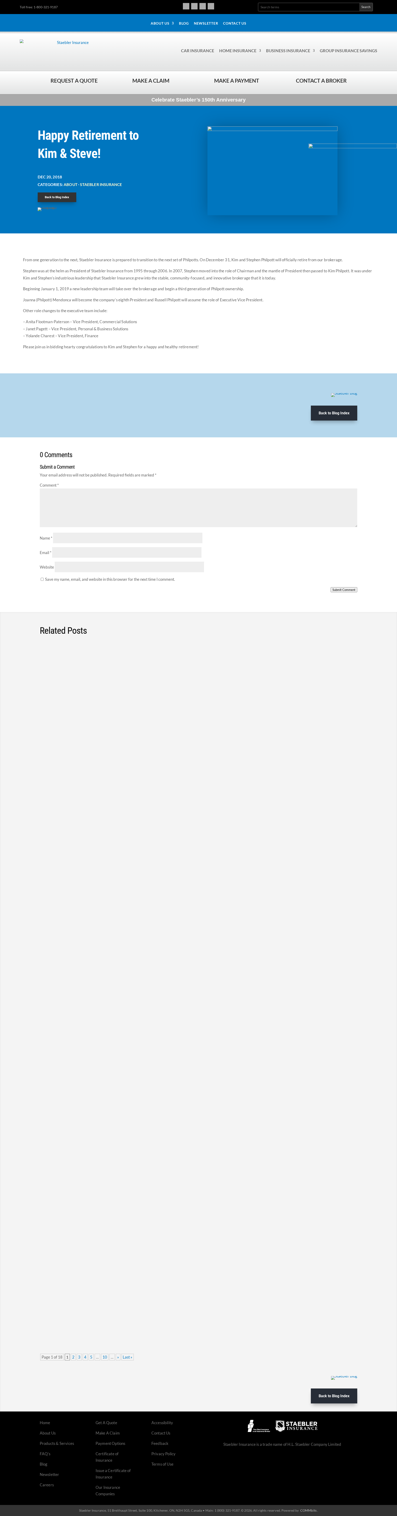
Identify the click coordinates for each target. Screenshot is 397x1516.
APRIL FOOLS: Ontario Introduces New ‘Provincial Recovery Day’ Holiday (126, 948)
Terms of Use (162, 1464)
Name (46, 538)
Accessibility (162, 1422)
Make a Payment (236, 80)
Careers (47, 1484)
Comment (49, 485)
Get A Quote (106, 1422)
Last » (127, 1357)
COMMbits (308, 1510)
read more (342, 696)
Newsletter (206, 23)
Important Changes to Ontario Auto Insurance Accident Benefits (117, 1020)
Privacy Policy (163, 1453)
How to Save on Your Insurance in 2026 (89, 1091)
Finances (98, 815)
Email (45, 552)
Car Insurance (197, 50)
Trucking (165, 743)
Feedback (159, 1443)
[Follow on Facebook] (186, 6)
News (118, 672)
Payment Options (110, 1443)
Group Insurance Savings (348, 50)
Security (107, 743)
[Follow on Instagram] (194, 6)
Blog (184, 23)
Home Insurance (237, 50)
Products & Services (57, 1443)
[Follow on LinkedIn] (211, 6)
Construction (107, 886)
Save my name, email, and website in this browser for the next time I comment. (110, 579)
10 (104, 1357)
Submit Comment (343, 590)
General (106, 672)
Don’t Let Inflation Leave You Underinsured (93, 877)
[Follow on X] (202, 6)
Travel (151, 743)
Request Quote (4, 1485)
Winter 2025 (106, 1308)
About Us (160, 23)
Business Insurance (288, 50)
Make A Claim (108, 1433)
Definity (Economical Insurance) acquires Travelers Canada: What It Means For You (139, 1162)
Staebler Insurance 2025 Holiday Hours (89, 1299)
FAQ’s (45, 1453)
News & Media (101, 957)
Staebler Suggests (151, 815)
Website (47, 567)
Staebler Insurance (101, 184)
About (70, 184)
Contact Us (234, 23)
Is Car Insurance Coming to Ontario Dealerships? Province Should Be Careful (132, 1228)
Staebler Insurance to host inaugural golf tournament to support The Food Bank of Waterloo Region (157, 663)
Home (45, 1422)
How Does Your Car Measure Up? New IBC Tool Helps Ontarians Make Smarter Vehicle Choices (153, 806)
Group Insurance (103, 1100)
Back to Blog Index (57, 197)
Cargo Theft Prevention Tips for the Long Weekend (102, 734)
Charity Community (83, 672)
